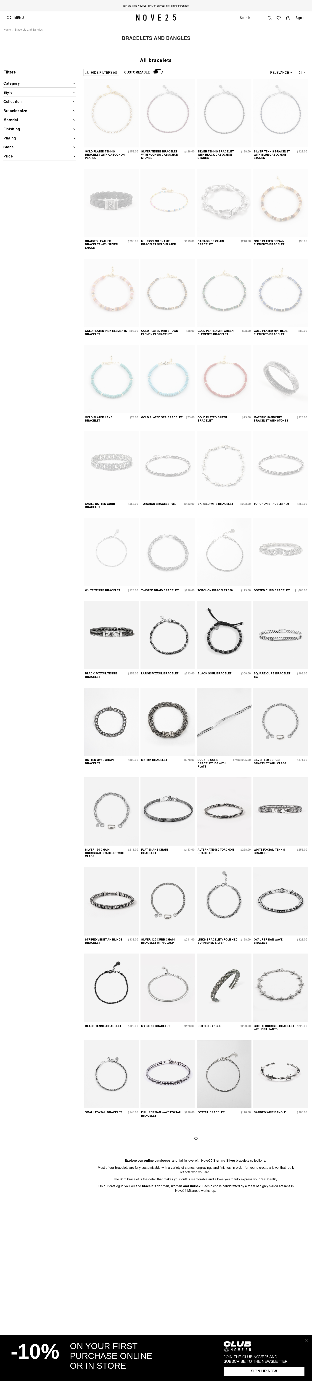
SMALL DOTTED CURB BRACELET (100, 505)
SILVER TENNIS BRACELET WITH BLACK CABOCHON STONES (216, 154)
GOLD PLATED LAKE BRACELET (98, 418)
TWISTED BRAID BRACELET (160, 590)
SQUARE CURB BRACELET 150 (272, 675)
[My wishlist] (278, 17)
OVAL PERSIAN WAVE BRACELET (268, 941)
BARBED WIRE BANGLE (270, 1112)
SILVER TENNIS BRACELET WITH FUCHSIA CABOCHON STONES (159, 154)
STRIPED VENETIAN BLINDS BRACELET (103, 941)
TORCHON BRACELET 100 (271, 504)
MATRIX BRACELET (154, 760)
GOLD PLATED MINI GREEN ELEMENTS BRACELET (216, 332)
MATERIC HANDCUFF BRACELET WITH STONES (271, 418)
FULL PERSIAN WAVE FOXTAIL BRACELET (161, 1113)
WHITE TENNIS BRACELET (102, 590)
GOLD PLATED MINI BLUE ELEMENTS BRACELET (271, 332)
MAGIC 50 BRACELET (155, 1026)
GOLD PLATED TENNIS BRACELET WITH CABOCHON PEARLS (105, 154)
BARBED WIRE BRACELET (215, 504)
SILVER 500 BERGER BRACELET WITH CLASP (270, 761)
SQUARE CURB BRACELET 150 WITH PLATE (212, 763)
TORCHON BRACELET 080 (158, 504)
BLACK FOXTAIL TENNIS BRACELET (101, 675)
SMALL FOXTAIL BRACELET (103, 1112)
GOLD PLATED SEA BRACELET (161, 417)
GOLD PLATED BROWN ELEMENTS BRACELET (269, 242)
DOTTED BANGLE (209, 1026)
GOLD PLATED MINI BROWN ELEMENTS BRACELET (159, 332)
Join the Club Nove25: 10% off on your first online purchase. (156, 5)
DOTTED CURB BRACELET (272, 590)
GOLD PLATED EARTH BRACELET (212, 418)
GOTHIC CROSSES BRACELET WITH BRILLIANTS (274, 1027)
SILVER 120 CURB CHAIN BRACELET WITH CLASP (158, 941)
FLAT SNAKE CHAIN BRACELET (154, 851)
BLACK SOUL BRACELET (214, 673)
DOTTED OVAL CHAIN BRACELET (99, 761)
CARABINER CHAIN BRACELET (211, 242)
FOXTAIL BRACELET (211, 1112)
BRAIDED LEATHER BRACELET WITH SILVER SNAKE (101, 244)
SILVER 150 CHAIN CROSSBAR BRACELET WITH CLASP (104, 852)
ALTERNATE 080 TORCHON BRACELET (216, 851)
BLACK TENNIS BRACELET (103, 1026)
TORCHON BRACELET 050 (215, 590)
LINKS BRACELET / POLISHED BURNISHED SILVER (218, 941)
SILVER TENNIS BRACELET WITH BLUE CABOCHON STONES (272, 154)
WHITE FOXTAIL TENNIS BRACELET (269, 851)
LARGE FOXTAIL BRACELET (159, 673)
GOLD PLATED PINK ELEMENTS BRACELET (106, 332)
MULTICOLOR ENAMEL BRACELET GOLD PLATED (158, 242)
